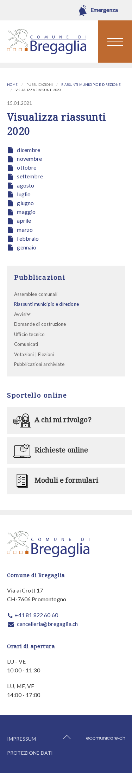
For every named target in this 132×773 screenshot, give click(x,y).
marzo (25, 229)
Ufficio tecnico (29, 334)
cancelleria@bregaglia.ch (47, 623)
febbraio (28, 238)
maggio (26, 211)
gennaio (26, 247)
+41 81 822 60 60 (36, 615)
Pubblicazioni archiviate (39, 364)
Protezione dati (30, 753)
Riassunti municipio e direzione (91, 85)
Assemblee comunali (35, 294)
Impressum (21, 739)
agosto (25, 185)
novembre (29, 158)
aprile (24, 220)
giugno (25, 202)
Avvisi (20, 314)
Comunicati (26, 344)
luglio (24, 194)
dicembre (28, 149)
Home (12, 85)
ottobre (26, 167)
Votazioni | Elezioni (34, 354)
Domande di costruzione (40, 324)
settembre (30, 176)
